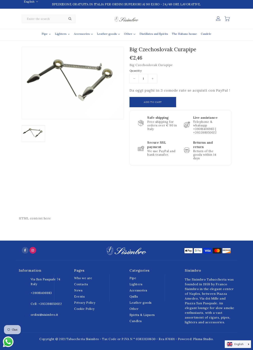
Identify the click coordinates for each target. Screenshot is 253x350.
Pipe (132, 278)
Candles (135, 321)
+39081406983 (41, 293)
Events (79, 296)
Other (134, 309)
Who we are (83, 278)
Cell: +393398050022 (46, 304)
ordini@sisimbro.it (44, 315)
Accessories (138, 290)
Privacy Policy (84, 302)
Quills (133, 296)
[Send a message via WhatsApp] (8, 342)
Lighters (135, 284)
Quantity (135, 70)
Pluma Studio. (203, 339)
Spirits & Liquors (142, 315)
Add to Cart (153, 102)
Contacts (81, 284)
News (78, 290)
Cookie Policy (84, 309)
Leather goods (140, 302)
